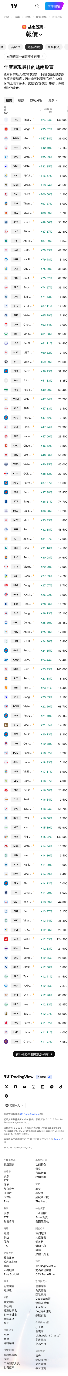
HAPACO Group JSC (27, 985)
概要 (38, 1188)
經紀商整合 (42, 1359)
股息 (6, 1241)
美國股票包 (42, 1221)
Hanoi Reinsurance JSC (27, 436)
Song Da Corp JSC (27, 613)
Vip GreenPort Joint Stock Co (27, 333)
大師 (6, 1359)
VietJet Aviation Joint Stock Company (27, 939)
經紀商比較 (42, 1197)
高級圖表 (41, 1339)
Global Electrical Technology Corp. (27, 427)
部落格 (39, 1241)
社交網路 (9, 1302)
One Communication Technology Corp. (27, 324)
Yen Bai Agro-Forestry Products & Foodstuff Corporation (27, 901)
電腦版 (8, 1290)
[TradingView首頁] (14, 6)
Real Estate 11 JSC (27, 799)
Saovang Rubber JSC (27, 287)
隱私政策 (41, 1294)
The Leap (41, 1201)
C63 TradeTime (45, 1274)
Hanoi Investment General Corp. (27, 762)
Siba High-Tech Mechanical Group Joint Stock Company (27, 548)
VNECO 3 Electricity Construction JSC (27, 771)
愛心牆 (8, 1306)
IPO (6, 1245)
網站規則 (9, 1318)
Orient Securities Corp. (27, 1041)
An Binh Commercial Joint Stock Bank (27, 631)
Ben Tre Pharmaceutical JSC (27, 911)
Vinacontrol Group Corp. (27, 920)
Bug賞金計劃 (43, 1311)
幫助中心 (41, 1245)
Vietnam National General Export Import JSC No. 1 (27, 315)
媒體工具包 (42, 1254)
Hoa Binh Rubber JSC (27, 1004)
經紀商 (39, 1193)
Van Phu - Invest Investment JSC (27, 995)
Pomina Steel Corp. (27, 752)
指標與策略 (10, 1354)
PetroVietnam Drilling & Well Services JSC (27, 482)
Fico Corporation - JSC (27, 603)
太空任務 (41, 1237)
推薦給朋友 (10, 1310)
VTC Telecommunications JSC (27, 305)
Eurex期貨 (42, 1217)
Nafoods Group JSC (27, 250)
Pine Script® (11, 1274)
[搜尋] (37, 6)
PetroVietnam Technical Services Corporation (27, 1022)
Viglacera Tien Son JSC (27, 361)
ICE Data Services (29, 1114)
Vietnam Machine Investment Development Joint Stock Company (27, 156)
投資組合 (9, 1257)
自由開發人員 (12, 1363)
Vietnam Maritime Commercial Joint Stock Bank (27, 846)
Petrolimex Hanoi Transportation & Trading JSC (27, 557)
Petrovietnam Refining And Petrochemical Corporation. (27, 492)
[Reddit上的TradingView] (6, 1096)
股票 (6, 1176)
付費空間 (9, 1367)
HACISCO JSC (27, 594)
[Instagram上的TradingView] (33, 1086)
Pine (6, 1201)
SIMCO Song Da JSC (27, 967)
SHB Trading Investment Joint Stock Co (27, 408)
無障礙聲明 (42, 1302)
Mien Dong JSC (27, 138)
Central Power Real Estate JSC (27, 780)
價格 (38, 1168)
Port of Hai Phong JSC (27, 529)
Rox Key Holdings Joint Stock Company (27, 687)
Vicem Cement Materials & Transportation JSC (27, 724)
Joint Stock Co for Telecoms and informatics (27, 538)
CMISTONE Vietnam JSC (27, 194)
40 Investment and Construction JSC (27, 231)
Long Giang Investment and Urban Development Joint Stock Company (27, 892)
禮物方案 (41, 1177)
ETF (6, 1180)
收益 (6, 1237)
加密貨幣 (9, 1188)
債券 (6, 1184)
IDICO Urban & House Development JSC (27, 808)
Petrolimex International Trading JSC (27, 678)
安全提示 (41, 1307)
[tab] (15, 47)
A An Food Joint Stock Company (27, 380)
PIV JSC (27, 175)
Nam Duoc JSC (27, 669)
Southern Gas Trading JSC (27, 278)
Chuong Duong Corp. (27, 445)
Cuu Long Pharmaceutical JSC (27, 268)
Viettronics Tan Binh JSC (27, 566)
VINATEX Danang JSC (27, 166)
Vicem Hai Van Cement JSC (27, 873)
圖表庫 (39, 1331)
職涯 (38, 1250)
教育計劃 (41, 1368)
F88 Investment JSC (27, 389)
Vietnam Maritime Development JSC (27, 464)
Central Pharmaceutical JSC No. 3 (27, 743)
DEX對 (8, 1197)
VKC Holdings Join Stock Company (27, 212)
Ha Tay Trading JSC (27, 864)
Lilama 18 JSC (27, 1032)
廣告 (38, 1355)
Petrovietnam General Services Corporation (27, 371)
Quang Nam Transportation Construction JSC (27, 222)
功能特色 (41, 1164)
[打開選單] (5, 6)
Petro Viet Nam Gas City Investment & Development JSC (27, 417)
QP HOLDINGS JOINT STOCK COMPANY (27, 641)
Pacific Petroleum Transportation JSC (27, 734)
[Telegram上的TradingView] (51, 1086)
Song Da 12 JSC (27, 697)
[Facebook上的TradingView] (15, 1086)
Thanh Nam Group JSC (27, 203)
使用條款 (41, 1286)
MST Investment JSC (27, 352)
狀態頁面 (41, 1315)
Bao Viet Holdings (27, 1013)
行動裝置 (9, 1286)
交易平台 (41, 1343)
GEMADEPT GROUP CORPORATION (27, 659)
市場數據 (41, 1172)
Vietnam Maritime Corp (27, 706)
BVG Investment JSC (27, 818)
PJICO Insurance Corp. (27, 929)
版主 (6, 1323)
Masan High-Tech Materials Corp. (27, 184)
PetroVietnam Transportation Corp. (27, 715)
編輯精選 (9, 1343)
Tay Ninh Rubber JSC (27, 976)
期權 (6, 1265)
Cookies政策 (43, 1298)
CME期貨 (41, 1213)
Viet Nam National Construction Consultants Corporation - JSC (27, 454)
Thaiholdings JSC (27, 119)
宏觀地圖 (9, 1270)
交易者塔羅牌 (43, 1270)
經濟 (6, 1233)
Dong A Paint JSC (27, 585)
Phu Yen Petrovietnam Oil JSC (27, 883)
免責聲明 (41, 1290)
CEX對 (8, 1193)
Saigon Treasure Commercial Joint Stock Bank (27, 501)
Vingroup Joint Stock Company (27, 129)
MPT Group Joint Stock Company (27, 520)
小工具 (39, 1327)
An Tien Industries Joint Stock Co (27, 240)
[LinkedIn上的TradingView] (42, 1086)
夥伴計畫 (41, 1364)
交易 (6, 1334)
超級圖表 (9, 1164)
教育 (6, 1338)
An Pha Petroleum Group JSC (27, 147)
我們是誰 (41, 1233)
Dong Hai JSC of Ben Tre (27, 622)
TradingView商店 (46, 1265)
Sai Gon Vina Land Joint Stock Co (27, 343)
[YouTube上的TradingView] (24, 1086)
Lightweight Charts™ (48, 1335)
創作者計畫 (10, 1314)
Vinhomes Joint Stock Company (27, 399)
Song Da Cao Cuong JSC (27, 957)
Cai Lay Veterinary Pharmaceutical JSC (27, 510)
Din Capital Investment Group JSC (27, 790)
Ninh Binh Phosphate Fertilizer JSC (27, 827)
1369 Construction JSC (27, 296)
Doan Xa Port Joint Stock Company (27, 575)
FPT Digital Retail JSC (27, 836)
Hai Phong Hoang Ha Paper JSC (27, 259)
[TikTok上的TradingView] (60, 1086)
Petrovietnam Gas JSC (27, 650)
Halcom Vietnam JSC (27, 855)
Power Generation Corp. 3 (27, 948)
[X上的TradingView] (6, 1086)
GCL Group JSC (27, 473)
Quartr (56, 1139)
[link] (25, 56)
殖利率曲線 (10, 1261)
